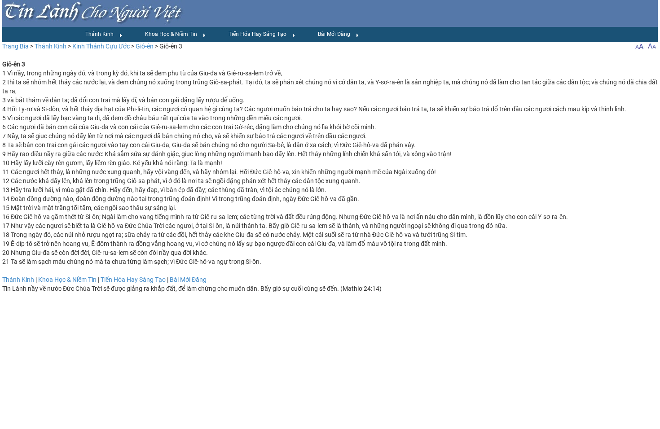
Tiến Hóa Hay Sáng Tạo (257, 34)
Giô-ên (145, 46)
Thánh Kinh (99, 34)
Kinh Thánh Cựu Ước (101, 46)
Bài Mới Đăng (334, 34)
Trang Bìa (15, 46)
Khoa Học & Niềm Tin (171, 34)
